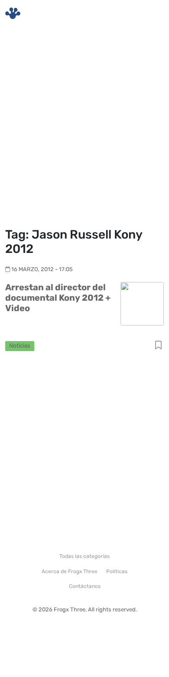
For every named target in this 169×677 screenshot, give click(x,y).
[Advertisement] (84, 128)
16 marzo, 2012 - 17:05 (42, 269)
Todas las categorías (84, 556)
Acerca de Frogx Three (70, 571)
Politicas (116, 571)
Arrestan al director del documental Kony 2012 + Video (57, 297)
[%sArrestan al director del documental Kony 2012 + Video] (142, 303)
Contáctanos (85, 586)
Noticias (19, 345)
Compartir (158, 345)
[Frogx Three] (12, 13)
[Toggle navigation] (152, 13)
